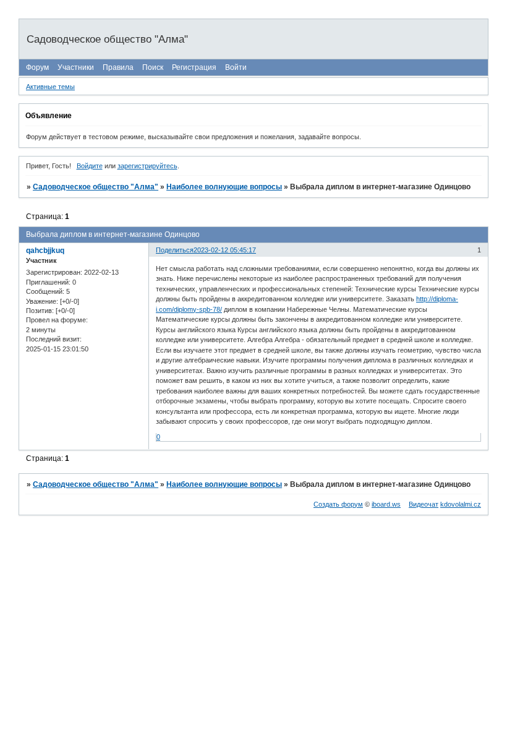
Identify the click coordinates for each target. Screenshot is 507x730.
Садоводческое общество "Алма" (95, 186)
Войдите (90, 166)
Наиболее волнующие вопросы (224, 186)
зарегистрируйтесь (147, 166)
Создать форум (338, 504)
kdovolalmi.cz (460, 504)
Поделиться (175, 250)
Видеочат (423, 504)
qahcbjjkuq (45, 250)
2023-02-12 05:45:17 (225, 250)
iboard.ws (386, 504)
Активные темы (50, 86)
